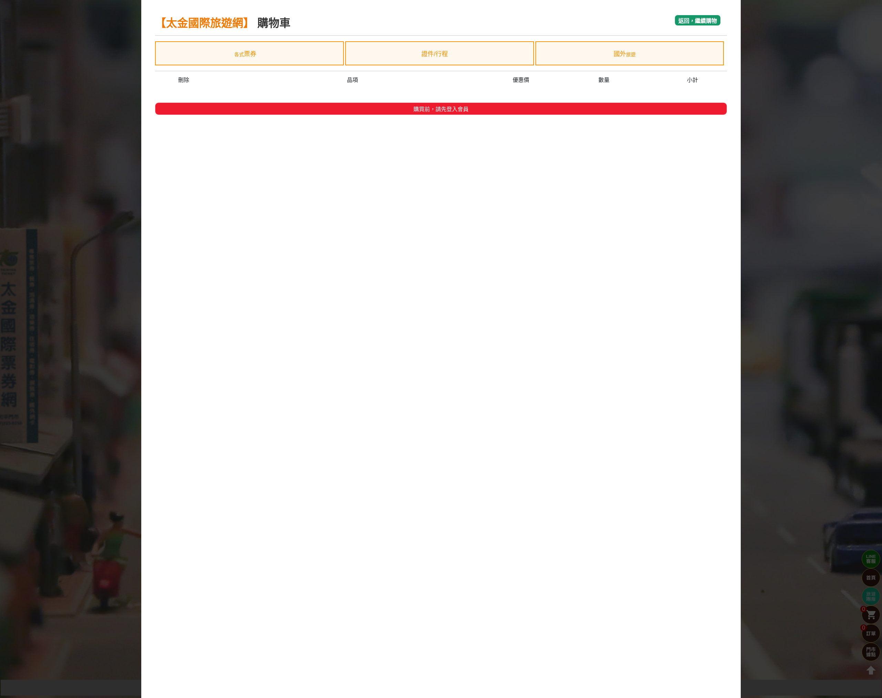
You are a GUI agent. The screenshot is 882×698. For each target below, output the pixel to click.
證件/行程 (435, 54)
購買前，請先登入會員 (441, 109)
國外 (625, 54)
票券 (245, 54)
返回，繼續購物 (697, 21)
